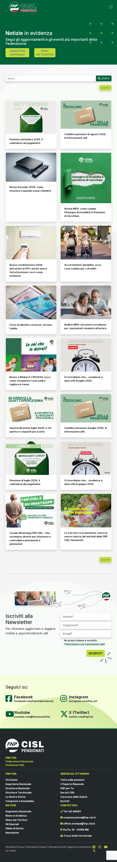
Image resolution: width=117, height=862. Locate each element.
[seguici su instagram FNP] (100, 846)
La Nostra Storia (15, 796)
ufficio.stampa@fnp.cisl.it (79, 823)
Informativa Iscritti (57, 847)
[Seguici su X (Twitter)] (64, 713)
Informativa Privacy (15, 847)
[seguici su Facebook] (95, 846)
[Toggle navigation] (111, 7)
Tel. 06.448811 (72, 811)
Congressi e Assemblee (19, 801)
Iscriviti (64, 801)
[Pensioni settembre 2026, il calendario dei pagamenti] (31, 117)
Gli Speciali (12, 824)
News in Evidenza (16, 815)
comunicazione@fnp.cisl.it (79, 817)
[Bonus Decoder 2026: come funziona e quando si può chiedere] (31, 167)
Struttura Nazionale (17, 788)
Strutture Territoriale (18, 792)
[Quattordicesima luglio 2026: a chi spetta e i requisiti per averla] (31, 408)
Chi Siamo (11, 779)
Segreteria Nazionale (18, 784)
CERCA (105, 78)
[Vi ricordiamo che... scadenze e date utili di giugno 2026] (86, 458)
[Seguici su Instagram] (64, 698)
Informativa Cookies (36, 847)
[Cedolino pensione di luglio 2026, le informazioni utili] (86, 408)
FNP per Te (67, 788)
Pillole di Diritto (14, 828)
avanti (105, 87)
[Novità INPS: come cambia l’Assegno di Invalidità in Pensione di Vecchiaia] (86, 178)
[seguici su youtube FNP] (107, 846)
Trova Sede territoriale (77, 835)
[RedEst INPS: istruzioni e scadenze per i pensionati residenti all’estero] (86, 302)
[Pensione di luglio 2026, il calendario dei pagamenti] (31, 458)
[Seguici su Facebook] (10, 698)
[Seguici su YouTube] (10, 713)
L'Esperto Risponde (72, 784)
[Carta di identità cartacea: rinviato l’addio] (31, 302)
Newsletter (12, 832)
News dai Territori (16, 819)
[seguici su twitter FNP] (94, 850)
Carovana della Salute (73, 796)
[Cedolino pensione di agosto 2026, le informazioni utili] (86, 114)
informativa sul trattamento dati (85, 644)
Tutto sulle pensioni (72, 779)
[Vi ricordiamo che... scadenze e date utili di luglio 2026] (86, 355)
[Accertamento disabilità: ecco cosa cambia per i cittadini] (86, 242)
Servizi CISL (67, 792)
